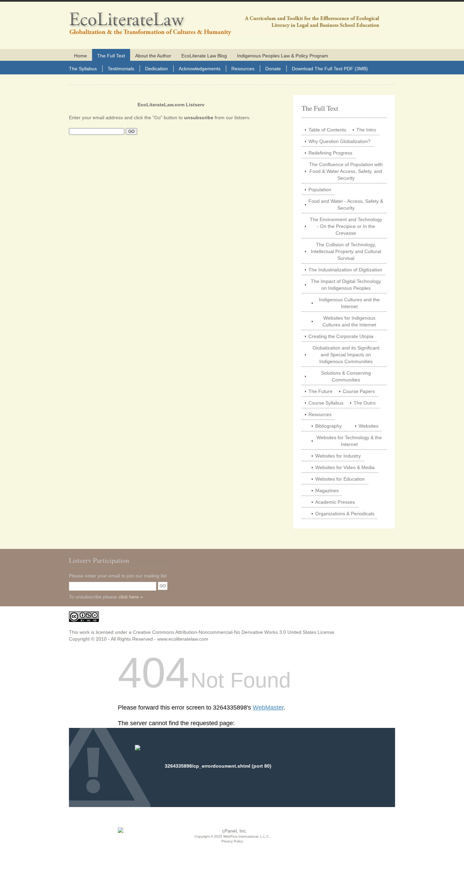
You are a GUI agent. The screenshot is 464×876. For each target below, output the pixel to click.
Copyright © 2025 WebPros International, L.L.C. (232, 836)
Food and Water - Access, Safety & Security (345, 204)
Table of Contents (327, 129)
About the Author (153, 55)
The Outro (365, 403)
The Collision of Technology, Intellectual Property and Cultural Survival (346, 251)
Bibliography (328, 426)
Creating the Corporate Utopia (340, 336)
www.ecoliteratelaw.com (182, 639)
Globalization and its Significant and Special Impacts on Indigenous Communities (346, 354)
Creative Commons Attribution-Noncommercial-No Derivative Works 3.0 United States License (233, 632)
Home (80, 55)
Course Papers (359, 391)
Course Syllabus (325, 403)
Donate (273, 68)
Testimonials (121, 68)
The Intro (366, 129)
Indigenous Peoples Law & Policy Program (282, 55)
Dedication (156, 68)
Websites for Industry (338, 456)
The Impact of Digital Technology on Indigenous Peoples (346, 285)
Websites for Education (340, 479)
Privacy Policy (232, 841)
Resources (242, 68)
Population (319, 189)
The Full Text (111, 55)
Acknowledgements (199, 68)
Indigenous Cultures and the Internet (349, 303)
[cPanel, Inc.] (232, 830)
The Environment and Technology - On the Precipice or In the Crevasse (346, 226)
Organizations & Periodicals (344, 513)
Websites (368, 426)
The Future (320, 391)
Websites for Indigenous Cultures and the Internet (349, 321)
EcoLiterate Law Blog (204, 55)
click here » (131, 597)
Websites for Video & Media (345, 467)
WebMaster (268, 707)
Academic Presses (335, 502)
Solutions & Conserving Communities (346, 376)
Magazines (327, 490)
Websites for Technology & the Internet (349, 441)
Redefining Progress (330, 153)
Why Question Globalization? (339, 141)
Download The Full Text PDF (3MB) (330, 68)
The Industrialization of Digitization (345, 269)
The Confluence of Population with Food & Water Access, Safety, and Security (346, 171)
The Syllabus (83, 68)
